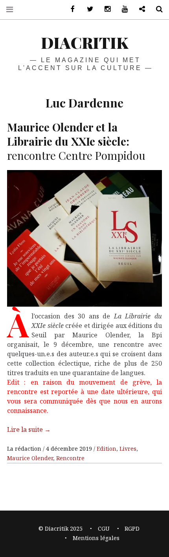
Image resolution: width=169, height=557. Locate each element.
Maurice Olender (30, 458)
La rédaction (25, 448)
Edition (106, 448)
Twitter (87, 9)
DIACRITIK (84, 42)
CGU (104, 528)
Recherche (156, 9)
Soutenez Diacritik (139, 9)
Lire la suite (29, 429)
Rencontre (70, 458)
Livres (127, 448)
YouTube (122, 9)
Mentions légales (96, 538)
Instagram (104, 9)
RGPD (132, 528)
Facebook (70, 9)
